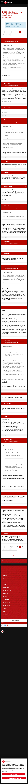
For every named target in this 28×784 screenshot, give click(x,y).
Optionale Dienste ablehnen (14, 778)
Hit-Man (6, 161)
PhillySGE (6, 205)
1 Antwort (4, 115)
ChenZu (6, 533)
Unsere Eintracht (10, 9)
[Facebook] (2, 625)
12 (9, 34)
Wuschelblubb (7, 307)
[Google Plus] (7, 625)
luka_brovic (7, 83)
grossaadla (6, 253)
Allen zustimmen (13, 774)
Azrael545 (6, 172)
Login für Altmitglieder (14, 620)
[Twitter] (5, 625)
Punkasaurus (7, 39)
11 (6, 34)
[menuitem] (14, 564)
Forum (10, 2)
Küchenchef (7, 107)
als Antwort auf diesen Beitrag (11, 41)
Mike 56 (6, 493)
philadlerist (7, 241)
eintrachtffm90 (8, 186)
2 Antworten (4, 389)
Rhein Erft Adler (8, 403)
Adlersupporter (8, 439)
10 (3, 34)
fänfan (5, 416)
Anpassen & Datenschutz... (8, 781)
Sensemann (7, 507)
